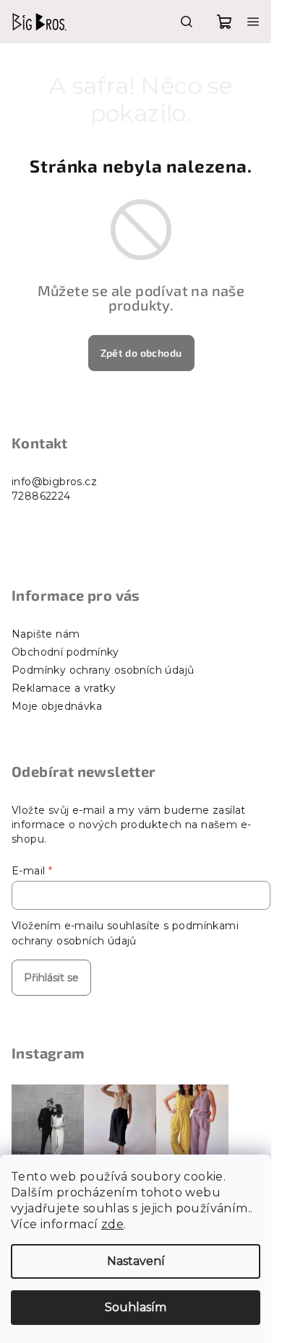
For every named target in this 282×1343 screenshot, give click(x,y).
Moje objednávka (57, 706)
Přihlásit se (51, 977)
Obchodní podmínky (65, 652)
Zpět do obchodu (141, 353)
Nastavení (136, 1261)
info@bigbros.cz (54, 481)
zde (112, 1224)
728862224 (41, 496)
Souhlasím (135, 1307)
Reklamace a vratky (64, 688)
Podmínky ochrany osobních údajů (103, 670)
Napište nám (46, 633)
